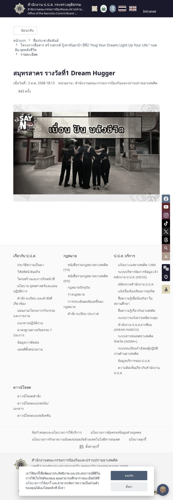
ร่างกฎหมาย (76, 294)
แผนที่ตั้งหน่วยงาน (30, 349)
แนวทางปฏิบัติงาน (30, 323)
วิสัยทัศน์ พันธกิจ (28, 272)
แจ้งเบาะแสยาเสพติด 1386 (137, 265)
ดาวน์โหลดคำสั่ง (29, 396)
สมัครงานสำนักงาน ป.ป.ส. (136, 284)
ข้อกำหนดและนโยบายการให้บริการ (57, 432)
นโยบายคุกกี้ (137, 439)
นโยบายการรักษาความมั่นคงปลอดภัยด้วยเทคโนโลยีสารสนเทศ (76, 439)
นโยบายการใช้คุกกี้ (38, 483)
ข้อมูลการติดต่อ (28, 342)
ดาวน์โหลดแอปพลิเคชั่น (34, 415)
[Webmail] (112, 8)
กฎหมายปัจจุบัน (79, 287)
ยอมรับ (129, 475)
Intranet (149, 11)
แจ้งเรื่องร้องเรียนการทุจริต (136, 291)
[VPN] (94, 8)
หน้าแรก (19, 40)
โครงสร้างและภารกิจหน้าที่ (36, 279)
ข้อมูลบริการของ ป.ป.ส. (134, 361)
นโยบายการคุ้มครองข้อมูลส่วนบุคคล (116, 432)
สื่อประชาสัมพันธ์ (46, 40)
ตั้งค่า (61, 488)
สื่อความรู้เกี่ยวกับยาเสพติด (136, 310)
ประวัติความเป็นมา (30, 265)
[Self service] (103, 8)
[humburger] (88, 8)
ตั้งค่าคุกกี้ (92, 446)
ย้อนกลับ (27, 30)
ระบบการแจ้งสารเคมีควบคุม (138, 318)
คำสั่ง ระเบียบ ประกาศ (83, 314)
